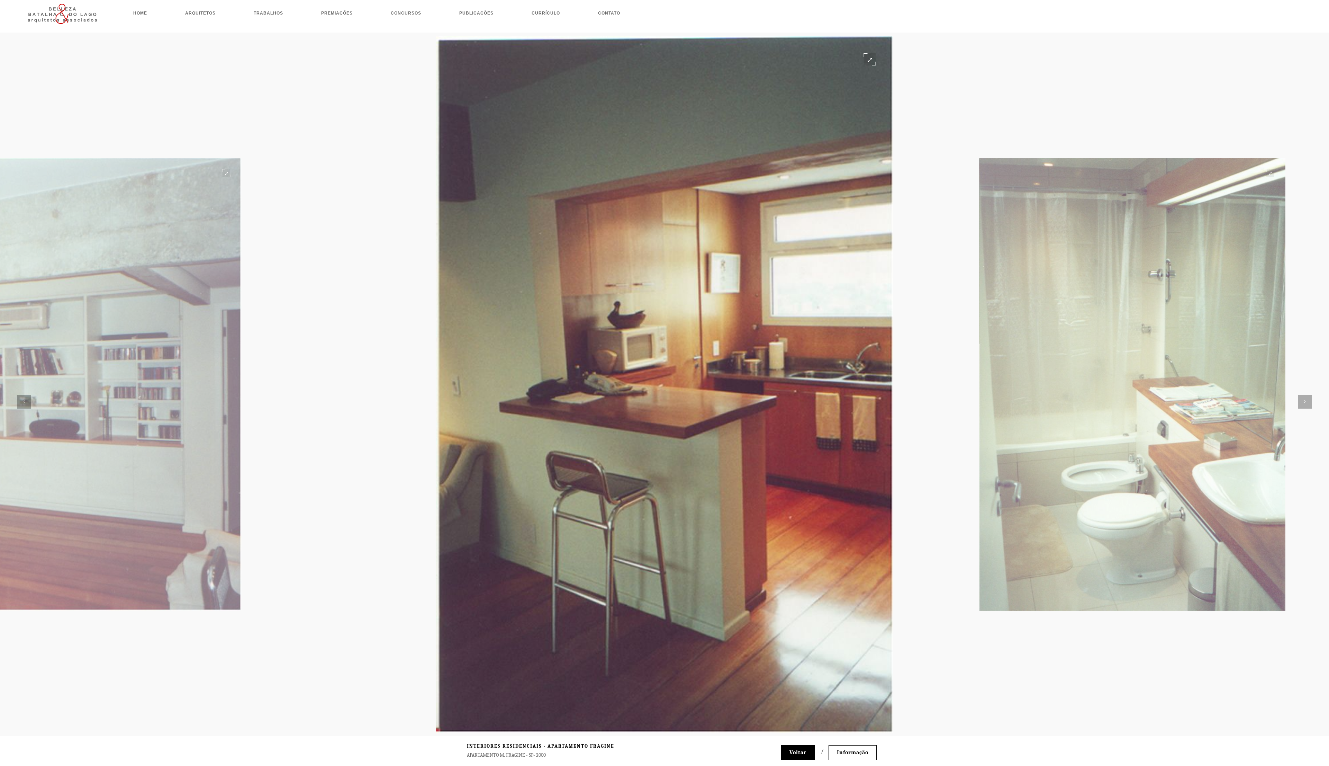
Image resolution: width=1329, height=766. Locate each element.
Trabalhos (268, 13)
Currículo (546, 13)
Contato (609, 13)
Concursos (406, 13)
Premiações (337, 13)
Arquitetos (200, 13)
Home (140, 13)
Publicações (476, 13)
